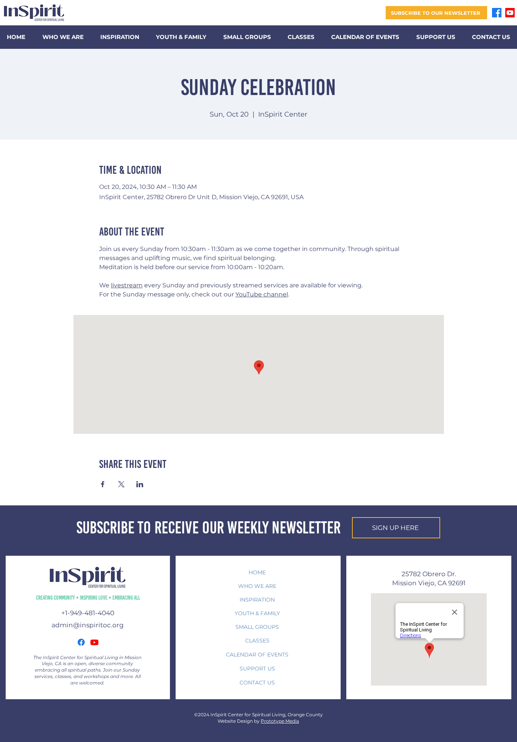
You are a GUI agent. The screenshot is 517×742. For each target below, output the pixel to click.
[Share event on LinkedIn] (139, 484)
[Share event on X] (121, 484)
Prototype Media (280, 721)
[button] (436, 12)
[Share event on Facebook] (102, 484)
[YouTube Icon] (94, 642)
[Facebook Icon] (81, 642)
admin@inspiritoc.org (87, 625)
